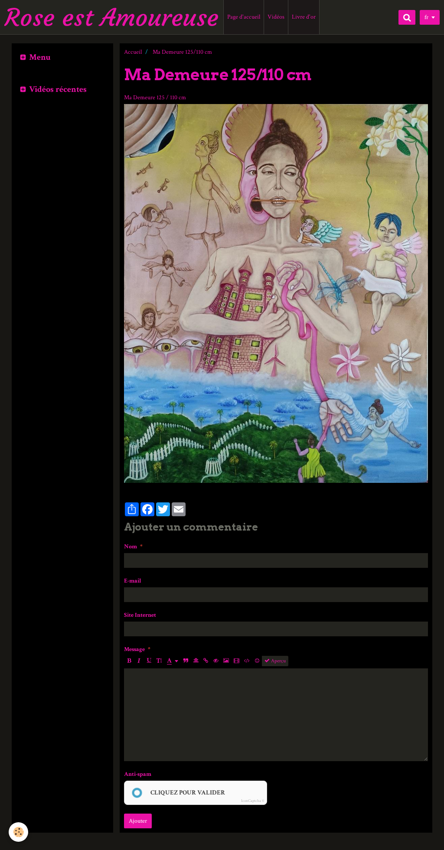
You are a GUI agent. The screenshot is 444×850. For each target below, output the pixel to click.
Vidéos (276, 17)
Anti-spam (137, 774)
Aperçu (278, 661)
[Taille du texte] (159, 661)
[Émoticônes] (257, 661)
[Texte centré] (196, 661)
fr (426, 17)
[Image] (226, 661)
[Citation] (186, 661)
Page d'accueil (243, 17)
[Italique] (139, 661)
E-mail (132, 581)
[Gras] (129, 661)
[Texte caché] (216, 661)
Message (134, 649)
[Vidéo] (236, 661)
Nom (130, 546)
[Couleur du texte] (172, 661)
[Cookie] (18, 832)
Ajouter (138, 821)
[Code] (247, 661)
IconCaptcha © (252, 800)
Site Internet (140, 615)
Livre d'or (304, 17)
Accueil (133, 52)
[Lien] (206, 661)
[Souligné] (149, 661)
